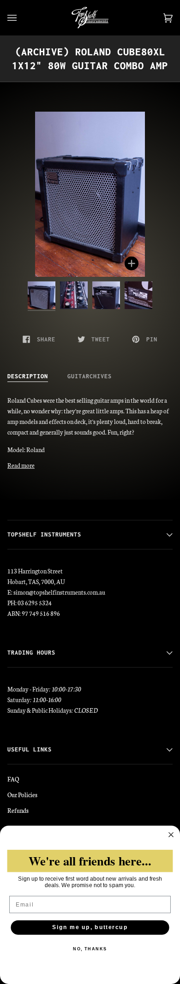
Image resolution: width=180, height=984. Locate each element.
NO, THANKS (90, 949)
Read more (21, 465)
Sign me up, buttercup (90, 927)
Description (27, 376)
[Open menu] (21, 18)
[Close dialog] (171, 834)
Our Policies (22, 794)
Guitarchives (89, 376)
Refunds (18, 810)
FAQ (13, 779)
